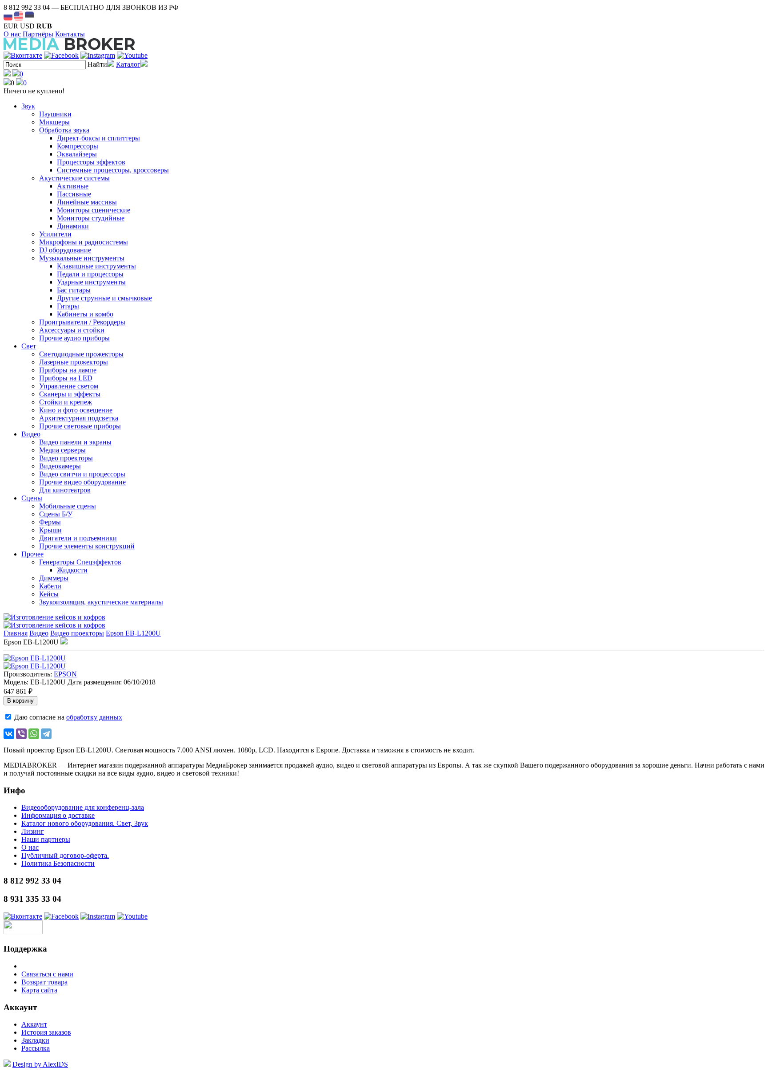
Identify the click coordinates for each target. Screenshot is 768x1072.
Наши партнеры (45, 839)
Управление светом (68, 386)
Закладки (35, 1040)
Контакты (70, 34)
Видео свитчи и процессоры (82, 474)
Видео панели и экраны (75, 442)
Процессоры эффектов (91, 162)
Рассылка (35, 1048)
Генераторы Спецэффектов (80, 562)
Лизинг (32, 831)
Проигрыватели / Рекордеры (82, 322)
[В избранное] (64, 642)
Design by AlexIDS (40, 1064)
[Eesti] (29, 16)
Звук (28, 106)
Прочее (32, 554)
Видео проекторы (66, 458)
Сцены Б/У (55, 514)
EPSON (65, 674)
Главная (16, 633)
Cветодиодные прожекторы (81, 354)
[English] (18, 16)
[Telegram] (46, 733)
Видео (30, 434)
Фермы (50, 522)
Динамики (73, 226)
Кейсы (49, 594)
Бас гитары (74, 290)
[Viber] (21, 733)
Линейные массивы (87, 202)
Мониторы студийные (90, 218)
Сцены (31, 498)
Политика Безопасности (58, 863)
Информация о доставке (58, 815)
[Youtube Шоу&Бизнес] (132, 55)
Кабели (50, 586)
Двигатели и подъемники (78, 538)
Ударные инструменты (91, 282)
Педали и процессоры (90, 274)
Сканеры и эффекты (69, 394)
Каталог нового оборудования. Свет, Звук (84, 823)
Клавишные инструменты (96, 266)
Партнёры (38, 34)
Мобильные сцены (67, 506)
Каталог (128, 64)
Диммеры (53, 578)
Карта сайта (39, 990)
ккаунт (34, 1024)
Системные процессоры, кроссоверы (113, 170)
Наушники (55, 114)
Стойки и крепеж (65, 402)
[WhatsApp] (33, 733)
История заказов (46, 1032)
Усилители (55, 234)
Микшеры (54, 122)
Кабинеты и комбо (85, 314)
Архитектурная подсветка (78, 418)
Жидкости (72, 570)
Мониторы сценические (93, 210)
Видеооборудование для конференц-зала (82, 807)
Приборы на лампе (67, 370)
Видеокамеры (60, 466)
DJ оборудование (65, 250)
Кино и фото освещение (75, 410)
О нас (12, 34)
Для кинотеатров (65, 490)
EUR (11, 26)
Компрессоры (77, 146)
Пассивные (74, 194)
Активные (72, 186)
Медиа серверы (62, 450)
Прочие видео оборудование (82, 482)
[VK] (23, 55)
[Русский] (8, 16)
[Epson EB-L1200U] (35, 658)
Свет (28, 346)
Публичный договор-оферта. (65, 855)
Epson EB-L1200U (133, 633)
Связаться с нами (47, 974)
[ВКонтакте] (9, 733)
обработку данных (94, 717)
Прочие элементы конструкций (87, 546)
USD (27, 26)
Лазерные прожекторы (73, 362)
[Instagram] (97, 55)
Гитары (68, 306)
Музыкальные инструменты (81, 258)
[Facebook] (61, 55)
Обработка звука (64, 130)
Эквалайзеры (77, 154)
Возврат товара (44, 982)
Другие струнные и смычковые (104, 298)
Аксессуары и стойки (71, 330)
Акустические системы (74, 178)
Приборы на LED (65, 378)
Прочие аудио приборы (74, 338)
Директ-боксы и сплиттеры (98, 138)
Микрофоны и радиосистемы (83, 242)
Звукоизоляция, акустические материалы (101, 602)
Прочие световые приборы (80, 426)
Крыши (50, 530)
